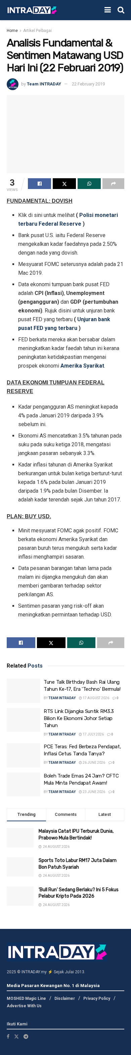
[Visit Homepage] (32, 10)
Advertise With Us (24, 1006)
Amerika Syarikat (82, 366)
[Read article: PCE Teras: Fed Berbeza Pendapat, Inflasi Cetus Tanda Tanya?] (23, 755)
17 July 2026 (93, 734)
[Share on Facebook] (39, 183)
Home (12, 30)
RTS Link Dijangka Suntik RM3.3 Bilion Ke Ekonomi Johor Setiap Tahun (79, 718)
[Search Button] (121, 10)
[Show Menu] (107, 10)
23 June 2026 (93, 792)
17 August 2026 (95, 698)
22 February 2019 (88, 83)
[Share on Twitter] (64, 183)
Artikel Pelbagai (37, 30)
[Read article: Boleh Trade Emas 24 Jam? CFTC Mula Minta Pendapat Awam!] (23, 785)
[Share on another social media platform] (113, 183)
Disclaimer (64, 998)
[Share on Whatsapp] (89, 183)
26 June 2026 (93, 762)
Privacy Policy (96, 998)
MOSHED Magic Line (26, 998)
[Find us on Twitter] (16, 1036)
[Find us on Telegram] (26, 1036)
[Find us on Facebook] (8, 1036)
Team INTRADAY (44, 83)
